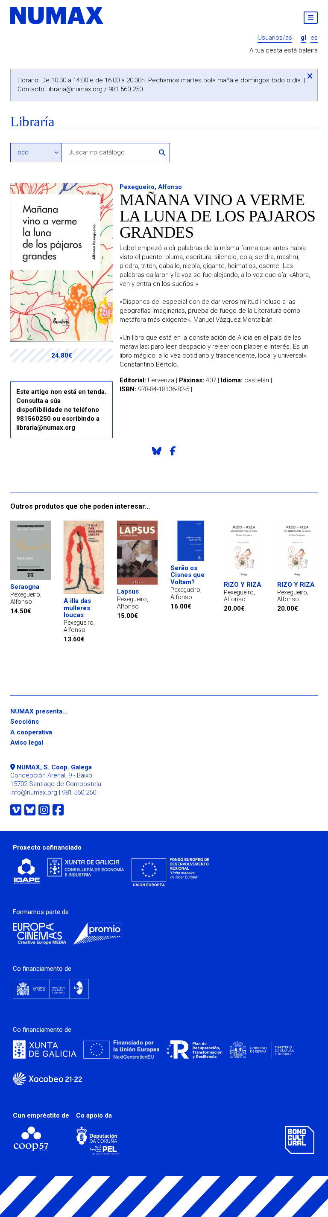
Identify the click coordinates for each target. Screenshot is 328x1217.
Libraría (32, 122)
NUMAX (57, 15)
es (314, 37)
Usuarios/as (275, 37)
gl (303, 37)
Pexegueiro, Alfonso (151, 187)
